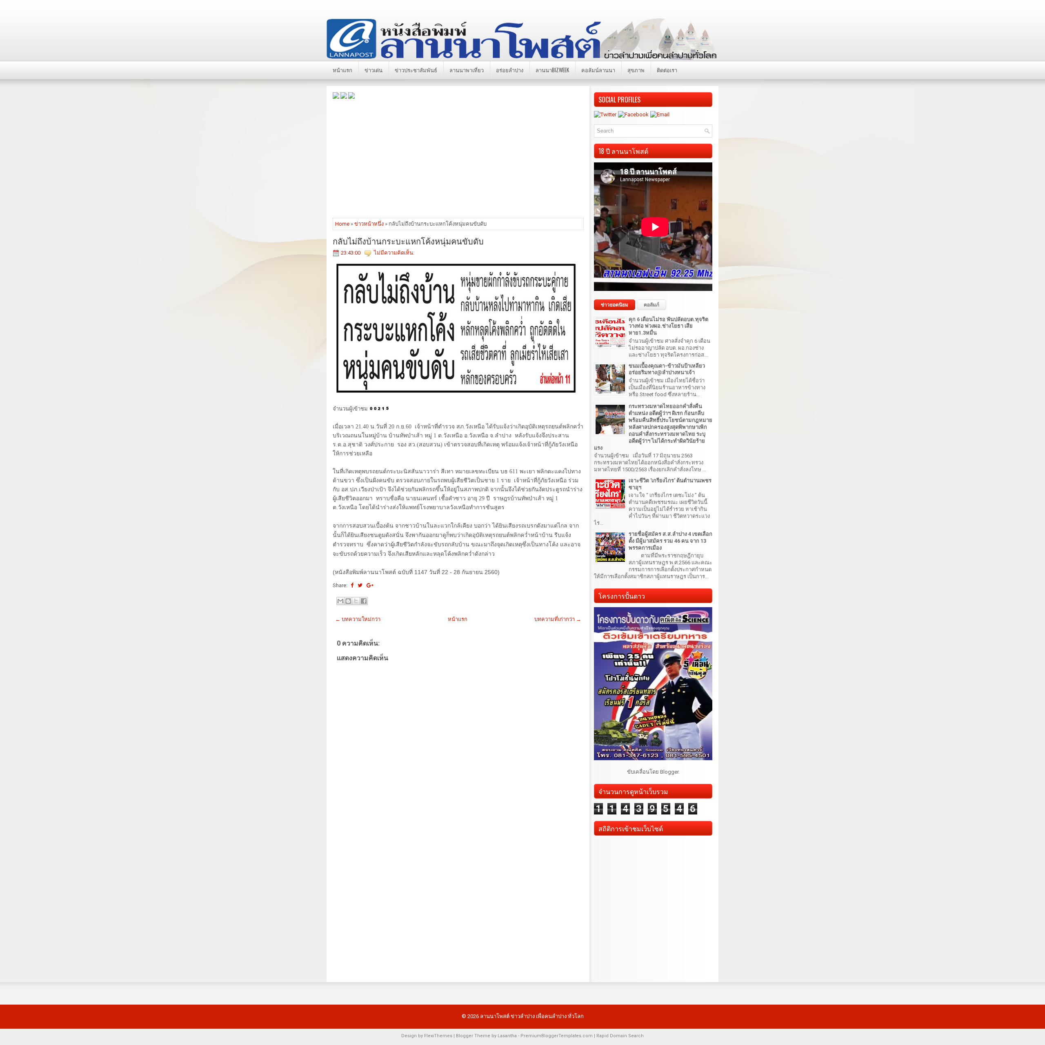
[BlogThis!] (348, 601)
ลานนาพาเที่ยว (466, 70)
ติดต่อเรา (667, 70)
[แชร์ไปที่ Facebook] (364, 601)
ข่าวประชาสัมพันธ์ (416, 70)
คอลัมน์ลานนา (598, 70)
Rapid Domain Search (620, 1035)
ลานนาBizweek (552, 70)
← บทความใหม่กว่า (357, 619)
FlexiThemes (438, 1035)
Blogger (669, 772)
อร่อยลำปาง (509, 70)
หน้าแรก (342, 70)
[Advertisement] (458, 158)
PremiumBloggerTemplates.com (556, 1035)
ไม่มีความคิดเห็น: (394, 253)
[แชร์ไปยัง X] (356, 601)
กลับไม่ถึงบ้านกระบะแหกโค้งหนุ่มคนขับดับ (408, 240)
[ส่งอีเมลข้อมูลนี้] (340, 601)
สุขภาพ (636, 70)
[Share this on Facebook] (352, 585)
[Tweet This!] (360, 585)
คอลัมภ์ (651, 305)
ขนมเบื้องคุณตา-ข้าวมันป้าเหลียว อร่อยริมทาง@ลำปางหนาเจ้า (667, 369)
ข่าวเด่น (373, 70)
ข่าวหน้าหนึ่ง (369, 224)
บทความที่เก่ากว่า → (557, 619)
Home (342, 224)
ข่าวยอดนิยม (614, 305)
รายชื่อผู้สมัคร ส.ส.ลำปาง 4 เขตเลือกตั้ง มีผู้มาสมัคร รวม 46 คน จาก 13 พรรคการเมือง (670, 541)
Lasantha (507, 1035)
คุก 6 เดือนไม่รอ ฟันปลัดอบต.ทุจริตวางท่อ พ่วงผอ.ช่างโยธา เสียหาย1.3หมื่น (668, 326)
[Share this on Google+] (370, 585)
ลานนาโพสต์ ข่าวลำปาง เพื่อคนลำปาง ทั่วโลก (532, 1016)
